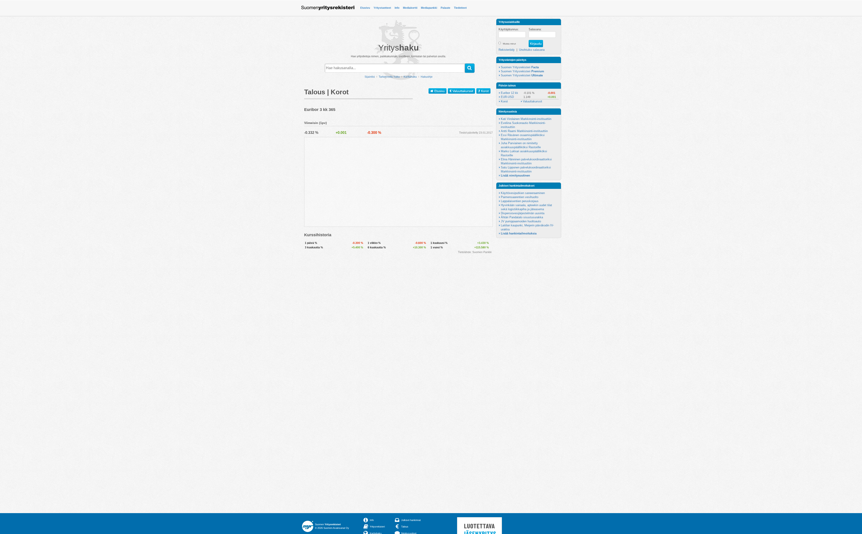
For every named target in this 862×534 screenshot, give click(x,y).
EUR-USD (507, 97)
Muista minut (509, 43)
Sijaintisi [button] (370, 76)
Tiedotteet (460, 7)
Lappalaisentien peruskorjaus (520, 201)
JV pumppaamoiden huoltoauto (521, 221)
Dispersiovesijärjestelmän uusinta (522, 213)
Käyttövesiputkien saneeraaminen (523, 193)
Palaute (445, 7)
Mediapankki (429, 7)
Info (397, 7)
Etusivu (365, 7)
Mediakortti (410, 7)
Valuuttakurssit (463, 91)
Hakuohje (427, 76)
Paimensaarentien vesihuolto (519, 197)
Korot (485, 91)
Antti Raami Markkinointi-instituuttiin (524, 131)
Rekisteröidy (507, 49)
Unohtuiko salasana (532, 49)
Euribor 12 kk (509, 93)
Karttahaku (410, 76)
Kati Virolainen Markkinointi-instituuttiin (526, 119)
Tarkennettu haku (389, 76)
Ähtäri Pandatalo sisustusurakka (522, 217)
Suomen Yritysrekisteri (520, 67)
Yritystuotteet (382, 7)
